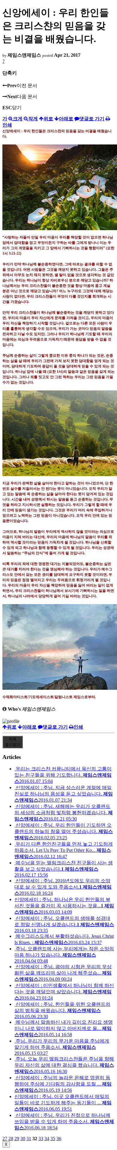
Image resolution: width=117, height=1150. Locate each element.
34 (46, 1138)
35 (52, 1138)
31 (28, 1138)
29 (16, 1138)
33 (40, 1138)
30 (22, 1138)
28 (10, 1138)
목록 (12, 742)
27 (4, 1138)
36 (58, 1138)
